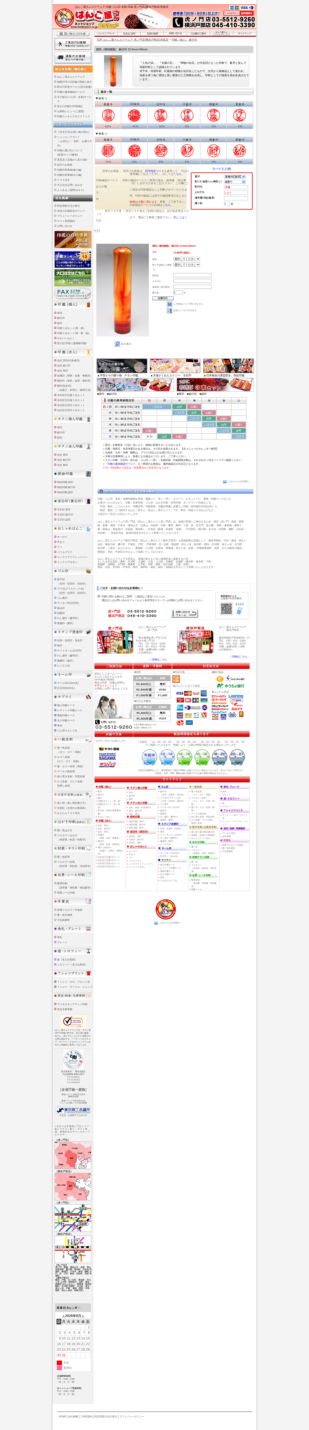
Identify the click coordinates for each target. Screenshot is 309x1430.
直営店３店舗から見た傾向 (72, 159)
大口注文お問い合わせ (69, 185)
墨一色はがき (64, 830)
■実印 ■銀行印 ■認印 (192, 393)
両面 (77, 752)
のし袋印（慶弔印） (68, 618)
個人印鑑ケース (66, 705)
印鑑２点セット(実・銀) (70, 328)
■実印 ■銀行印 (107, 393)
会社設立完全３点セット (71, 405)
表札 (59, 937)
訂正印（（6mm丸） (170, 856)
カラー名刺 (63, 757)
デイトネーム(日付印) (69, 650)
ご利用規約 (86, 1416)
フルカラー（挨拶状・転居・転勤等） (204, 851)
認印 (59, 323)
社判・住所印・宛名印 (69, 640)
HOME (62, 1416)
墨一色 (194, 847)
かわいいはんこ (66, 338)
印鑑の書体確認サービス (71, 92)
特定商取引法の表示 (68, 205)
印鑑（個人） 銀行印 (184, 39)
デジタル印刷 (228, 833)
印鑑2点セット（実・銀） (110, 801)
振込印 (61, 608)
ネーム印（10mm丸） (170, 853)
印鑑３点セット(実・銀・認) (73, 333)
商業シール (196, 889)
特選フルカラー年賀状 (69, 909)
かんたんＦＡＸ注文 (68, 813)
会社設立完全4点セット (109, 866)
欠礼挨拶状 (63, 920)
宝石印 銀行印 (65, 514)
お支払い (65, 141)
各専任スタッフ (103, 685)
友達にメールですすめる (185, 310)
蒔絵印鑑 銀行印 (66, 487)
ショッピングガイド (68, 137)
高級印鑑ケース (66, 715)
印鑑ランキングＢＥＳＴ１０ (73, 116)
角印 (59, 645)
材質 (60, 154)
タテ (69, 752)
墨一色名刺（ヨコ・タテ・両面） (201, 793)
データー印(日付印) (68, 603)
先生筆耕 (226, 836)
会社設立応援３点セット (71, 400)
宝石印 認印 (63, 519)
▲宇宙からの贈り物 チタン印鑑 (117, 375)
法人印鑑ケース (66, 720)
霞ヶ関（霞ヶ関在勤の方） (72, 803)
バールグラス (64, 552)
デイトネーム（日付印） (171, 835)
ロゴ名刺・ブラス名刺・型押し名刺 (202, 821)
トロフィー (227, 806)
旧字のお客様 (64, 164)
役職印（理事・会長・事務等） (74, 375)
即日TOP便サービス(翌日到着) (74, 86)
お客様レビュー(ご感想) (70, 111)
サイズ (67, 154)
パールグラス (135, 861)
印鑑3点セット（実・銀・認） (110, 805)
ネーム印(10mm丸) (68, 683)
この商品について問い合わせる (188, 304)
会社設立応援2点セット (109, 857)
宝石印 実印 (63, 509)
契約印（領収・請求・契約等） (74, 380)
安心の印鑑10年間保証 (70, 106)
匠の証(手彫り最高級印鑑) (72, 343)
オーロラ (62, 536)
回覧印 (61, 613)
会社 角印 (62, 370)
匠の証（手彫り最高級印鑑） (109, 812)
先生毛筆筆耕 (64, 1009)
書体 (74, 154)
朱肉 (59, 725)
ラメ (59, 547)
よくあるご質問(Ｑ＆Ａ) (70, 190)
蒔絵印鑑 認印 (65, 492)
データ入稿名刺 (66, 771)
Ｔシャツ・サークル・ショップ (74, 986)
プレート (62, 942)
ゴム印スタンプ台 (67, 730)
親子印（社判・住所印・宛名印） (172, 793)
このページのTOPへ (238, 481)
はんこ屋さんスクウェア (71, 76)
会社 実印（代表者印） (140, 807)
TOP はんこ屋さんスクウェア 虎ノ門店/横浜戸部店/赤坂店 (132, 39)
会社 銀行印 (63, 365)
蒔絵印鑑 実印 (65, 482)
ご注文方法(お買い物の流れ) (73, 131)
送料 (76, 141)
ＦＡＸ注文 (63, 179)
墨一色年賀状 (64, 914)
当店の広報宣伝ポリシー (71, 210)
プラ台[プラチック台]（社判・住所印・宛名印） (172, 799)
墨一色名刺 (63, 747)
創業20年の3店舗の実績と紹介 (74, 81)
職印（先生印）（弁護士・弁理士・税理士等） (110, 850)
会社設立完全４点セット (71, 410)
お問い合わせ (64, 226)
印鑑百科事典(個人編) (69, 169)
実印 (59, 313)
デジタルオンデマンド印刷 (72, 1004)
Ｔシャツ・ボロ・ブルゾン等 (73, 981)
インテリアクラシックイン (72, 557)
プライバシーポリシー (69, 215)
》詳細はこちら (158, 659)
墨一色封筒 (63, 856)
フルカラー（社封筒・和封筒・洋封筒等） (204, 868)
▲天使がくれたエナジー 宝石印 (170, 375)
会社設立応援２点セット (71, 395)
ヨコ (62, 752)
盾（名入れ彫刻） (67, 959)
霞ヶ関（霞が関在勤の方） (204, 832)
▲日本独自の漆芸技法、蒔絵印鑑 (223, 375)
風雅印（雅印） (66, 623)
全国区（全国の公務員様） (72, 808)
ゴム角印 (62, 597)
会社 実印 (62, 454)
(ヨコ (60, 761)
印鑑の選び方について (69, 150)
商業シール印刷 (66, 892)
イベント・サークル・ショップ (235, 823)
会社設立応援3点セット (109, 860)
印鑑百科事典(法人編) (69, 174)
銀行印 (61, 318)
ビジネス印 (63, 665)
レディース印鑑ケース (69, 710)
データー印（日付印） (170, 807)
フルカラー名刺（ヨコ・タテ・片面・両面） (202, 801)
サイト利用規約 (66, 221)
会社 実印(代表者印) (68, 360)
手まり (61, 542)
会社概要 (73, 1416)
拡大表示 (126, 344)
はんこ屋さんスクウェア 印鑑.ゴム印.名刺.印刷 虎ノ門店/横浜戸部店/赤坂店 (121, 6)
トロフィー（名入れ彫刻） (72, 964)
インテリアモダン (67, 562)
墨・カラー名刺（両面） (71, 766)
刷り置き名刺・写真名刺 (71, 776)
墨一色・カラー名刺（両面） (202, 809)
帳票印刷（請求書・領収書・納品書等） (204, 883)
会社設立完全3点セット (109, 863)
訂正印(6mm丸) (66, 688)
